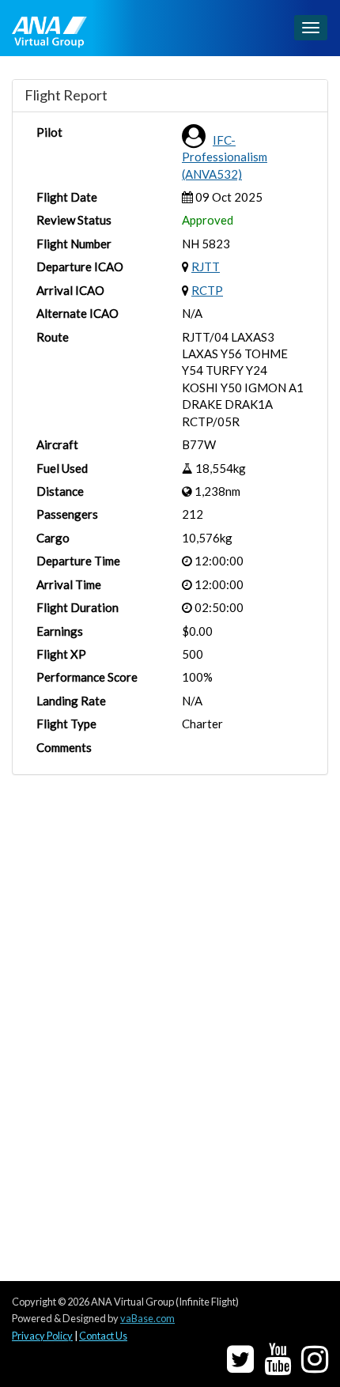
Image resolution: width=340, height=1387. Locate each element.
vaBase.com (147, 1318)
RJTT (205, 266)
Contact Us (103, 1335)
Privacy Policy (42, 1335)
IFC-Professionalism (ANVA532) (224, 157)
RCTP (207, 290)
